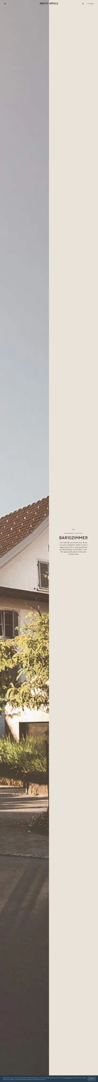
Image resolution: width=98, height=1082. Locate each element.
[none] (92, 4)
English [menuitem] (92, 3)
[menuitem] (92, 4)
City (73, 529)
